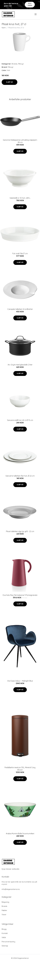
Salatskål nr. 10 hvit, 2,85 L (20, 198)
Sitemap (5, 946)
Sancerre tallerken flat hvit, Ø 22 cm (20, 476)
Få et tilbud (30, 4)
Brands (14, 64)
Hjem (4, 28)
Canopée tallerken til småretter (20, 309)
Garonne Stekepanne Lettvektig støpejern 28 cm (20, 141)
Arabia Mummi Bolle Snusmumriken (20, 833)
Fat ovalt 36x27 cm (20, 253)
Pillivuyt (21, 64)
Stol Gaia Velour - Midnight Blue (20, 681)
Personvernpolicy (8, 942)
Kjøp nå (9, 82)
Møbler (4, 910)
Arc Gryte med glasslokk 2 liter (20, 365)
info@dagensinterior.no (11, 889)
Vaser (4, 914)
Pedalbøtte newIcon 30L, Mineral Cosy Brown (20, 768)
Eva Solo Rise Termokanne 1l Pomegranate (20, 595)
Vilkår (4, 937)
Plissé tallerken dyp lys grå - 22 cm (20, 531)
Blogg (4, 929)
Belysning (5, 902)
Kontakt (5, 933)
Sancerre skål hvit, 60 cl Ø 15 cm (20, 420)
